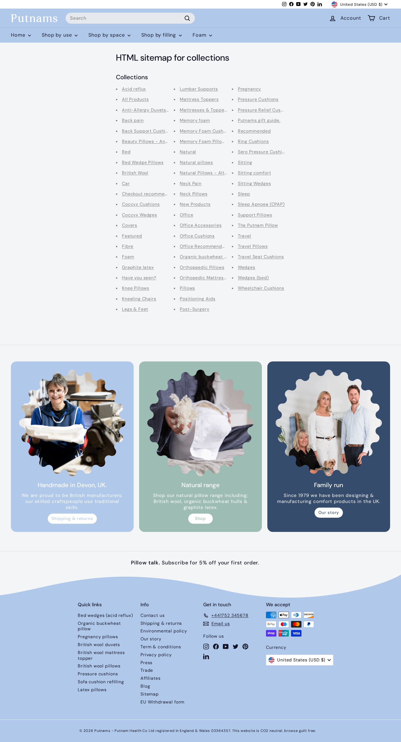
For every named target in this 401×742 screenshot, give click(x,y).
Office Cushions (197, 236)
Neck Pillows (193, 194)
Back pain (133, 120)
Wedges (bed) (253, 278)
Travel (244, 236)
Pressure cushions (98, 674)
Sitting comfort (254, 173)
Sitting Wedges (254, 183)
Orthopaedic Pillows (202, 267)
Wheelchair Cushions (261, 288)
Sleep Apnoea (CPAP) (261, 204)
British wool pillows (99, 666)
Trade (146, 670)
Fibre (127, 246)
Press (146, 663)
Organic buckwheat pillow (99, 626)
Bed (126, 152)
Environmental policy (163, 631)
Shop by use (57, 35)
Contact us (152, 615)
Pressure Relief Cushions (265, 110)
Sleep (244, 194)
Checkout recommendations (153, 194)
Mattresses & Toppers (204, 110)
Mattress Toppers (199, 99)
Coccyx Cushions (141, 204)
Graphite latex (138, 267)
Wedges (246, 267)
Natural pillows (196, 162)
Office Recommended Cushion (213, 246)
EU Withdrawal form (162, 702)
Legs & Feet (135, 309)
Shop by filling (159, 35)
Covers (129, 225)
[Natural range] (200, 423)
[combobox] (130, 18)
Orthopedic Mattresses (205, 278)
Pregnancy (249, 89)
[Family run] (329, 423)
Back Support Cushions (147, 131)
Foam (200, 35)
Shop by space (107, 35)
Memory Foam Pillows (204, 141)
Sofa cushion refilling (101, 682)
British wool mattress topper (101, 655)
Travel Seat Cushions (261, 257)
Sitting (245, 162)
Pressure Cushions (258, 99)
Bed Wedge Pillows (142, 162)
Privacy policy (156, 655)
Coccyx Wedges (139, 215)
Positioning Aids (198, 299)
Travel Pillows (253, 246)
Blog (145, 686)
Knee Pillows (135, 288)
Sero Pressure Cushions (264, 152)
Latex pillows (92, 690)
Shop (200, 518)
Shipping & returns (72, 518)
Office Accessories (201, 225)
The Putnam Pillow (258, 225)
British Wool (135, 173)
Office (186, 215)
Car (126, 183)
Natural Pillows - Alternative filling (218, 173)
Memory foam (195, 120)
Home (19, 35)
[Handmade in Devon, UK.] (72, 423)
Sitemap (149, 694)
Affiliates (150, 678)
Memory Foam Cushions (206, 131)
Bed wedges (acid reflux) (105, 615)
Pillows (187, 288)
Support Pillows (255, 215)
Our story (328, 512)
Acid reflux (134, 89)
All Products (135, 99)
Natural (188, 152)
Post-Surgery (194, 309)
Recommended (254, 131)
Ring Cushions (253, 141)
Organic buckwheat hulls (207, 257)
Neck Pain (191, 183)
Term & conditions (160, 647)
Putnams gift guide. (259, 120)
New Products (195, 204)
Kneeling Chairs (139, 299)
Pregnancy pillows (98, 637)
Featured (132, 236)
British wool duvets (99, 644)
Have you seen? (139, 278)
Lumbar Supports (199, 89)
